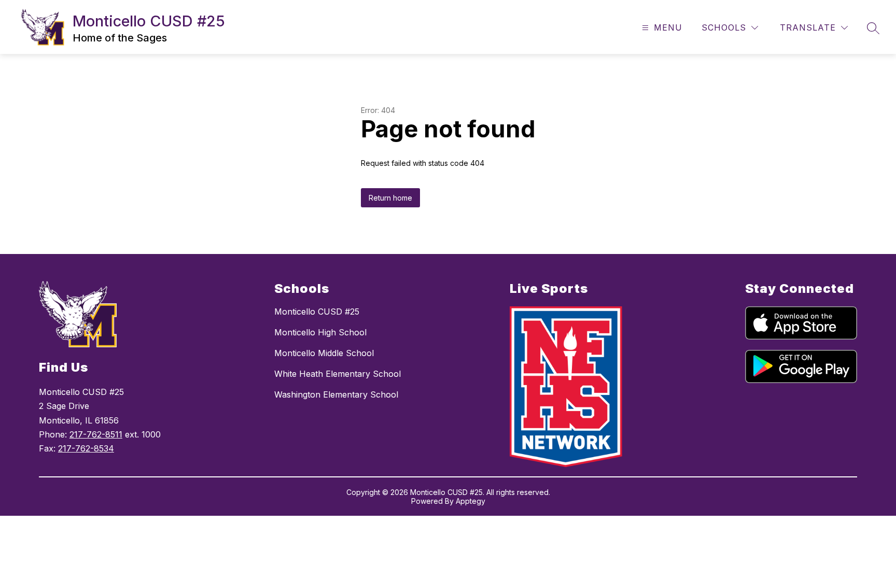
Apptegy (470, 501)
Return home (390, 197)
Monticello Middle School (324, 353)
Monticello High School (320, 332)
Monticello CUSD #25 (316, 311)
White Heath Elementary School (337, 374)
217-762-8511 (95, 434)
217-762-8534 (86, 448)
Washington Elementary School (336, 394)
